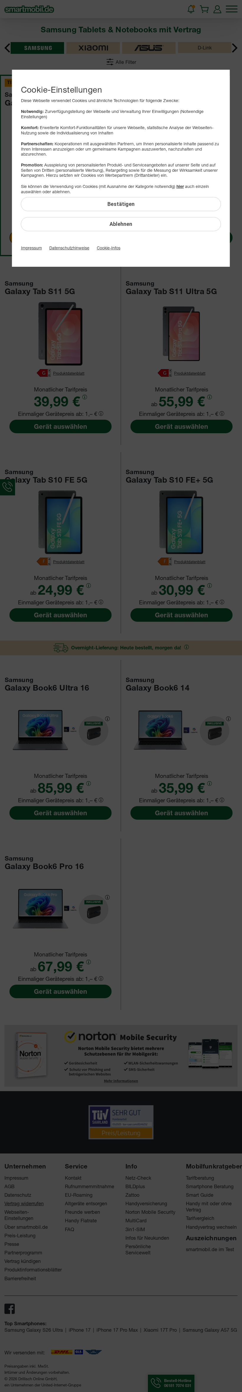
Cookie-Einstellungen (61, 89)
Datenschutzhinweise (69, 247)
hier (180, 186)
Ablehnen (120, 224)
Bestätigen (121, 204)
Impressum (31, 247)
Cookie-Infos (108, 247)
